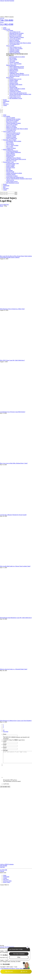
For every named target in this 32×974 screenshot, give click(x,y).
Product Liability (13, 81)
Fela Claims (12, 61)
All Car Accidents (10, 117)
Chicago (2, 0)
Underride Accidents (14, 49)
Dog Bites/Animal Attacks (15, 84)
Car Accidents (9, 30)
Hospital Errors (13, 72)
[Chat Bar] (16, 971)
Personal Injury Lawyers (15, 79)
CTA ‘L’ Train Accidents (15, 63)
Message (5, 750)
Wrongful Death (13, 87)
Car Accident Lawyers (14, 31)
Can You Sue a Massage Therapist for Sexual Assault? (13, 514)
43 (3, 730)
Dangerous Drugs (13, 83)
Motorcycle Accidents (14, 41)
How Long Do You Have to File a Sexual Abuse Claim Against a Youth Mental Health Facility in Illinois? (16, 256)
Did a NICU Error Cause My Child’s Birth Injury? (12, 360)
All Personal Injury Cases (12, 163)
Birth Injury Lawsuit (14, 76)
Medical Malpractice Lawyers (16, 66)
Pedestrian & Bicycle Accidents (17, 56)
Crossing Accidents (14, 62)
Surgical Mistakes (13, 69)
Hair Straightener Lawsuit (15, 98)
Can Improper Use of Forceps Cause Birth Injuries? (12, 411)
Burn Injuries (12, 86)
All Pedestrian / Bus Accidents (13, 141)
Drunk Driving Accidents (15, 34)
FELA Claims (9, 146)
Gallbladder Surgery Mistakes (16, 73)
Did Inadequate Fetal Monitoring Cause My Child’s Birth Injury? (16, 617)
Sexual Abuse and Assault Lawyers (18, 92)
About (4, 27)
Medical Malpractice (11, 65)
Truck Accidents (10, 45)
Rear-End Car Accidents (15, 36)
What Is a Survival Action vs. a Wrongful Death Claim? (13, 669)
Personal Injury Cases (8, 162)
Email (5, 744)
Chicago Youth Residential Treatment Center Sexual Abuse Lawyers (20, 95)
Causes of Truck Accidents (15, 48)
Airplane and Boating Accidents (17, 88)
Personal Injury (10, 77)
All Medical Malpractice (12, 151)
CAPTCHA (6, 784)
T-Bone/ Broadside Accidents (16, 37)
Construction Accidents (15, 91)
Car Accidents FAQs (14, 44)
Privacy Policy (6, 882)
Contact (5, 105)
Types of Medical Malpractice (16, 67)
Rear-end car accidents (11, 121)
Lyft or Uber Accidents (15, 38)
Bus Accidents (12, 58)
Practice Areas (6, 29)
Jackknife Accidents (14, 51)
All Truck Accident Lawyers (13, 133)
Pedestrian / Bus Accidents (9, 139)
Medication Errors (13, 70)
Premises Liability (13, 80)
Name (5, 741)
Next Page (5, 731)
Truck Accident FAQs (14, 52)
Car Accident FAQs (11, 130)
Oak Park (6, 0)
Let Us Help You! (4, 204)
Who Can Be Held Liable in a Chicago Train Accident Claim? (15, 566)
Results (5, 99)
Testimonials (6, 101)
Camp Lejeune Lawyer (15, 97)
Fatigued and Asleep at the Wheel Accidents (20, 43)
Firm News (6, 104)
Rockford (11, 0)
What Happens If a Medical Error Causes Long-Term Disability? (16, 720)
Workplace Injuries (14, 90)
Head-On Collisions (14, 40)
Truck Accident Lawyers (15, 47)
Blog (4, 102)
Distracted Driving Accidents (16, 33)
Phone (4, 734)
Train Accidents (13, 59)
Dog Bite (8, 169)
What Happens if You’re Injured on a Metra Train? (12, 309)
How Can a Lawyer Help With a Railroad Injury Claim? (14, 463)
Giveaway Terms (7, 880)
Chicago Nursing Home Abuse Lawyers (19, 74)
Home (1, 206)
